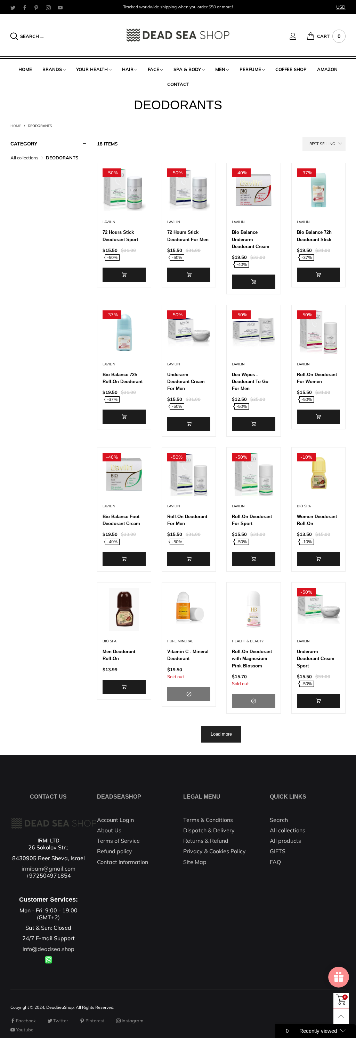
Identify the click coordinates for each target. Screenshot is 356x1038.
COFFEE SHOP (291, 69)
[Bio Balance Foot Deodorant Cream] (124, 474)
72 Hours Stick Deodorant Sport (120, 236)
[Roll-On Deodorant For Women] (318, 332)
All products (285, 840)
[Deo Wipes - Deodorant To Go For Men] (253, 332)
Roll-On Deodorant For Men (187, 520)
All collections (24, 157)
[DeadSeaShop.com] (178, 35)
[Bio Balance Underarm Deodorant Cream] (253, 190)
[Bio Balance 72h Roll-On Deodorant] (124, 332)
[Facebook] (25, 7)
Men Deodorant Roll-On (119, 655)
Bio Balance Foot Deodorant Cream (121, 520)
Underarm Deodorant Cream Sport (315, 658)
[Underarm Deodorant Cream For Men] (188, 332)
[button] (124, 275)
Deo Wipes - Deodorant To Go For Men (250, 381)
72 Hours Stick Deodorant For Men (188, 236)
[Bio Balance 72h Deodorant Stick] (318, 190)
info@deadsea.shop (48, 948)
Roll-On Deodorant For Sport (252, 520)
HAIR (128, 69)
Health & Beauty (248, 641)
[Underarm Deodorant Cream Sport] (318, 609)
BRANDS (52, 69)
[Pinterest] (36, 7)
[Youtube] (60, 7)
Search (279, 819)
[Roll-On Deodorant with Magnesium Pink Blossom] (253, 609)
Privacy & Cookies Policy (214, 851)
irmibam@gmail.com (48, 868)
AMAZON (327, 69)
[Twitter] (13, 7)
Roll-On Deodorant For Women (317, 378)
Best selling (322, 143)
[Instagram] (48, 7)
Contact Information (122, 861)
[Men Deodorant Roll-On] (124, 609)
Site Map (195, 861)
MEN (220, 69)
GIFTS (277, 851)
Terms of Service (118, 840)
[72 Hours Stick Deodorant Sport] (124, 190)
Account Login (115, 819)
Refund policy (114, 851)
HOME (25, 69)
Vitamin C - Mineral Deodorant (188, 655)
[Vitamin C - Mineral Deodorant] (188, 609)
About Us (109, 830)
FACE (153, 69)
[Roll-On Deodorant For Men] (188, 474)
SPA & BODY (187, 69)
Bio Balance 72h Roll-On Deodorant (123, 378)
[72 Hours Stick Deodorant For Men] (188, 190)
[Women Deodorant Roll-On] (318, 474)
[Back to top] (341, 1016)
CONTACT (178, 84)
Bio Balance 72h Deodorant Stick (314, 236)
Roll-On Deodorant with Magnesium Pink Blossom (252, 658)
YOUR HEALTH (92, 69)
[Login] (298, 36)
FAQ (275, 861)
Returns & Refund (205, 840)
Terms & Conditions (208, 819)
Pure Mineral (180, 641)
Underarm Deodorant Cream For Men (186, 381)
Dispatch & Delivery (209, 830)
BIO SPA (304, 506)
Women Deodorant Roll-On (317, 520)
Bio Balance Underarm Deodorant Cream (250, 239)
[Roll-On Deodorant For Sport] (253, 474)
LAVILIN (109, 222)
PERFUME (250, 69)
